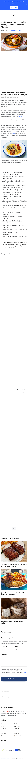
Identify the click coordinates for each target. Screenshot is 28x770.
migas (14, 528)
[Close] (26, 5)
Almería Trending (5, 758)
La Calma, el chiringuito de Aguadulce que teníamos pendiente (14, 565)
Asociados (3, 728)
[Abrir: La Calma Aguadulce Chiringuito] (14, 551)
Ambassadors (17, 726)
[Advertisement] (14, 322)
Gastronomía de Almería (16, 30)
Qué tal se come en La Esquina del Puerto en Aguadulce (12, 594)
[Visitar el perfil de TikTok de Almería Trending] (4, 745)
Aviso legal (16, 733)
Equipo (2, 726)
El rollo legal (17, 731)
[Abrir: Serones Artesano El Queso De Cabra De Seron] (14, 608)
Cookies (3, 735)
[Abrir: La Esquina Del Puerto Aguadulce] (14, 579)
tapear (13, 133)
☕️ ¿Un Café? (17, 735)
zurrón (20, 116)
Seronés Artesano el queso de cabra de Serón (13, 622)
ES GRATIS (14, 7)
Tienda (15, 723)
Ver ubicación (13, 174)
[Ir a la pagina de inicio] (14, 15)
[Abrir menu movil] (1, 15)
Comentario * (4, 654)
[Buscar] (26, 15)
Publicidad (16, 728)
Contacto (3, 731)
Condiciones (4, 733)
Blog (2, 723)
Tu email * (17, 646)
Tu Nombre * (4, 646)
